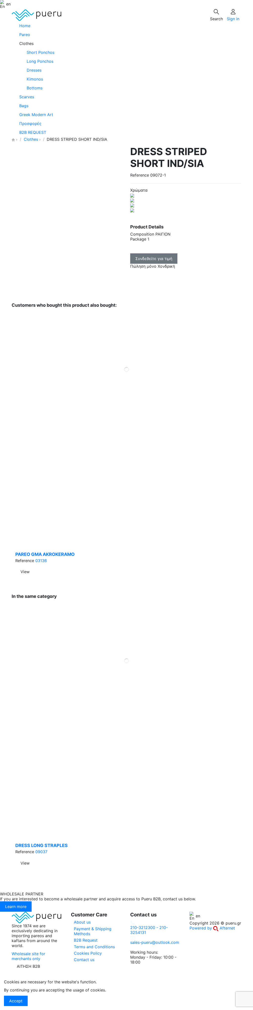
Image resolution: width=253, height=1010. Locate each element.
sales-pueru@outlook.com (154, 942)
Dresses (34, 70)
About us (82, 922)
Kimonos (35, 79)
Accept (15, 1000)
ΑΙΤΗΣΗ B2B (28, 966)
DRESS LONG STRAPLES (41, 845)
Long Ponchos (40, 61)
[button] (126, 43)
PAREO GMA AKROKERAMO (45, 554)
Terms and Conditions (94, 946)
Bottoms (34, 87)
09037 (41, 851)
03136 (41, 560)
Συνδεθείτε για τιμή (153, 258)
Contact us (84, 959)
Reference (139, 175)
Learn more (15, 906)
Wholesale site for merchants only (28, 956)
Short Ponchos (40, 52)
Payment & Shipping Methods (92, 931)
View (25, 571)
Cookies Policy (88, 953)
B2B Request (86, 940)
